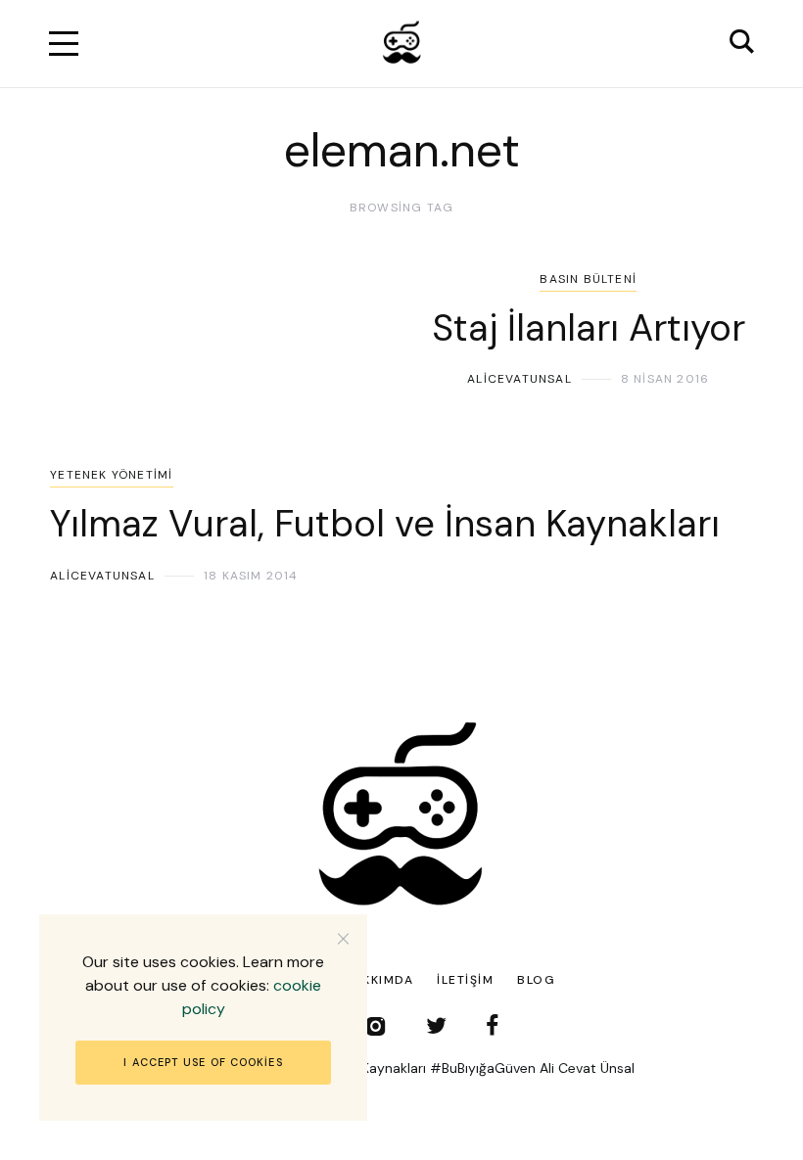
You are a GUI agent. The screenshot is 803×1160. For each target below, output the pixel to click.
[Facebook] (492, 1025)
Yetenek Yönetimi (111, 475)
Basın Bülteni (588, 279)
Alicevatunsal (519, 379)
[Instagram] (375, 1025)
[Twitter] (436, 1025)
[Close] (343, 938)
